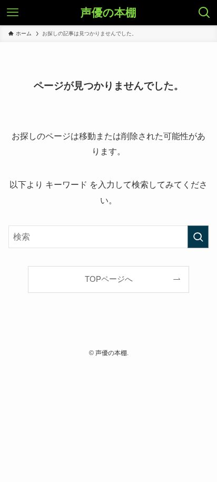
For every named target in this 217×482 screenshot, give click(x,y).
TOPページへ (109, 279)
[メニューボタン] (12, 12)
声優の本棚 (108, 12)
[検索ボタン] (204, 12)
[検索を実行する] (198, 236)
